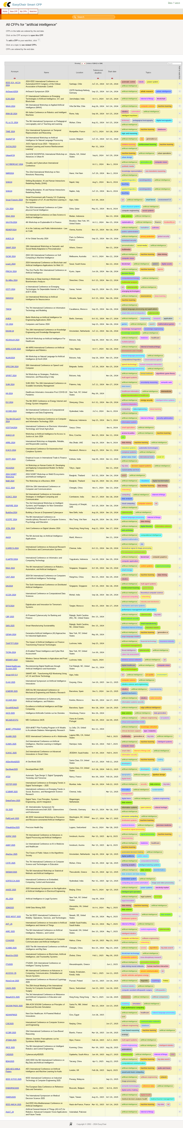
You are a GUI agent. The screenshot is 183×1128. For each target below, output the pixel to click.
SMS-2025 (10, 626)
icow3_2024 (10, 264)
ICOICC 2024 (11, 497)
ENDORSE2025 (12, 1088)
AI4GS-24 (10, 238)
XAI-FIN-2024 (11, 222)
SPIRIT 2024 (11, 376)
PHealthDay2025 (13, 827)
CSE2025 (10, 1024)
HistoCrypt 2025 (12, 981)
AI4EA (8, 319)
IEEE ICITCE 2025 (13, 1079)
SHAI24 (9, 182)
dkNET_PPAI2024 (13, 729)
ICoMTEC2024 (12, 559)
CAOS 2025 (11, 988)
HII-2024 (9, 393)
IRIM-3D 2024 (11, 114)
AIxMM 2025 (11, 736)
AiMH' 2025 (10, 845)
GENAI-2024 (11, 634)
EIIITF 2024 (11, 459)
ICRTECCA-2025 (13, 881)
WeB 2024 (10, 481)
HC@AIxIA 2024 (12, 340)
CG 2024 (9, 324)
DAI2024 (9, 586)
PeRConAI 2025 (12, 818)
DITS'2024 (10, 606)
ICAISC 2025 (11, 753)
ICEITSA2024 (11, 428)
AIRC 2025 (10, 931)
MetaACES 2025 (13, 997)
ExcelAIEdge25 (12, 708)
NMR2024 (10, 173)
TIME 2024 (10, 131)
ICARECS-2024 (12, 548)
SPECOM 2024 (12, 367)
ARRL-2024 (10, 443)
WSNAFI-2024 (12, 660)
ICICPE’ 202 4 (11, 519)
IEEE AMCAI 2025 (13, 1104)
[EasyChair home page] (7, 7)
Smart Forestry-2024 (14, 200)
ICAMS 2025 (11, 744)
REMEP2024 (11, 230)
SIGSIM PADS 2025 (14, 1006)
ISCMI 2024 (11, 256)
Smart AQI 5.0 (12, 675)
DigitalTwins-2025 (13, 800)
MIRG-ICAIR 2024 (13, 349)
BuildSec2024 (11, 512)
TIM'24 (8, 309)
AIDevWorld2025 (13, 762)
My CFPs (23, 11)
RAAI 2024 (10, 568)
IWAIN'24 (9, 298)
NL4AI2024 (10, 358)
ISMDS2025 (11, 1097)
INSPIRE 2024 (12, 506)
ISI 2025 (9, 809)
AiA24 (8, 537)
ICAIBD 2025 (11, 948)
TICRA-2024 (11, 652)
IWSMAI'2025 (11, 872)
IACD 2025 (10, 713)
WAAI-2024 (10, 106)
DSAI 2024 (10, 216)
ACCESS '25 (11, 973)
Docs (170, 3)
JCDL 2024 (10, 528)
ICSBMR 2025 (12, 792)
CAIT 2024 (10, 577)
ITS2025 (9, 964)
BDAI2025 (10, 1061)
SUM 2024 (10, 384)
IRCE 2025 (10, 1047)
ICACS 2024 (11, 450)
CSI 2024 (9, 209)
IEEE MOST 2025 (13, 917)
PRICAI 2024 (11, 271)
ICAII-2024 (10, 99)
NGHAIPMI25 (11, 1015)
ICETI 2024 (10, 289)
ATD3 (8, 777)
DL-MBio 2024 (11, 280)
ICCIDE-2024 (11, 411)
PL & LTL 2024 (12, 122)
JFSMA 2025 (11, 1040)
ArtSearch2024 (12, 91)
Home (5, 11)
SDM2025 (10, 908)
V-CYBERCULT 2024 (14, 164)
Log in (177, 3)
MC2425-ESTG (12, 720)
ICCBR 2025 (11, 1033)
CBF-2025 (10, 617)
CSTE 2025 (10, 863)
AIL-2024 (9, 899)
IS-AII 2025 (10, 682)
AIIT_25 (9, 924)
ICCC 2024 (10, 488)
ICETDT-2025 (11, 784)
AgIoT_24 (10, 1112)
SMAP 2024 (11, 247)
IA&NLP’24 (10, 139)
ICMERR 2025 (12, 691)
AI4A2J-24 (10, 435)
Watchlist (33, 11)
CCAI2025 (10, 940)
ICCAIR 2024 (11, 700)
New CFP (13, 11)
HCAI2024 (10, 468)
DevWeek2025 (12, 769)
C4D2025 (9, 1054)
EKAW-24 (10, 331)
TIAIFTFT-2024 (12, 643)
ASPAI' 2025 (11, 836)
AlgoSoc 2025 (11, 854)
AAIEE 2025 (11, 890)
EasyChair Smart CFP (27, 4)
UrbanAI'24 (10, 155)
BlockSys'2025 (12, 955)
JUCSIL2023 (11, 146)
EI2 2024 (9, 402)
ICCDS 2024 (11, 595)
